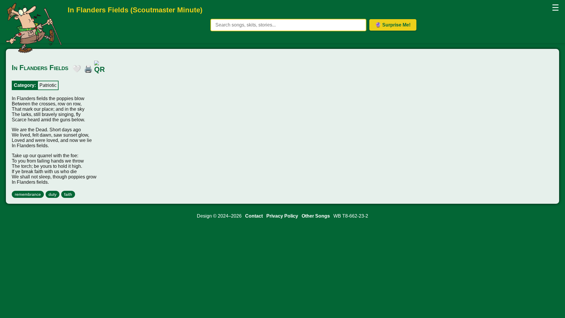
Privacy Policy (282, 215)
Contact (254, 215)
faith (68, 194)
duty (52, 194)
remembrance (28, 194)
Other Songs (316, 215)
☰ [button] (555, 7)
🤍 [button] (75, 68)
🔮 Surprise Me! (393, 24)
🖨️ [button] (87, 68)
